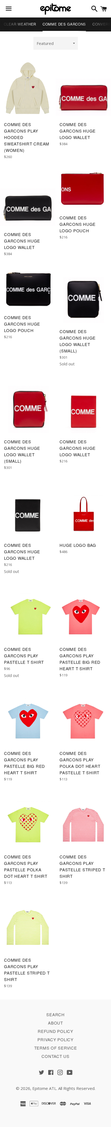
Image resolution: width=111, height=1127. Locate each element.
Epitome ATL (44, 1088)
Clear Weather (20, 24)
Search (55, 1014)
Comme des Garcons (64, 24)
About (55, 1023)
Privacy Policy (55, 1039)
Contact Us (55, 1056)
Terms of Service (55, 1048)
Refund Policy (55, 1031)
